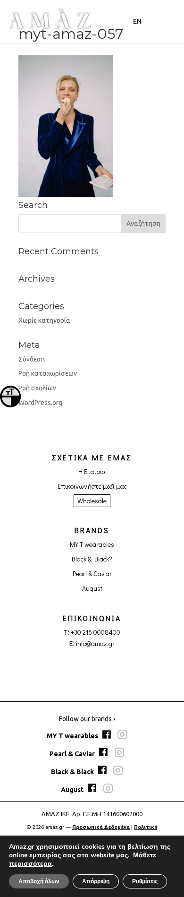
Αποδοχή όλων (38, 881)
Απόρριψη (95, 881)
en (137, 21)
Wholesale (92, 500)
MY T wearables (92, 544)
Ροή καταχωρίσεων (47, 373)
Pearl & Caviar (92, 573)
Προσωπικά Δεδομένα (101, 827)
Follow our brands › (87, 719)
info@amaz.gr (95, 643)
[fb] (108, 736)
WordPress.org (40, 402)
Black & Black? (92, 558)
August (92, 588)
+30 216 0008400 (95, 632)
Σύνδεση (31, 359)
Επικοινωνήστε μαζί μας (92, 486)
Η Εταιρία (92, 471)
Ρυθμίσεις (145, 881)
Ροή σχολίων (37, 388)
